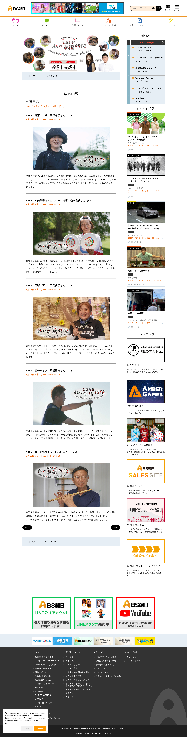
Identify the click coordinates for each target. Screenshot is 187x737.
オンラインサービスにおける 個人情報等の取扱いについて (77, 685)
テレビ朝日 (132, 657)
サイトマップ (102, 672)
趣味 (132, 196)
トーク (143, 284)
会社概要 (70, 657)
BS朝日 (16, 8)
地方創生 (39, 691)
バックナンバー (51, 76)
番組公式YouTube (43, 680)
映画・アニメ (78, 25)
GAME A (39, 699)
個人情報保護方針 (74, 676)
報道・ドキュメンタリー (140, 25)
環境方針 (70, 693)
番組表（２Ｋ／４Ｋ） (45, 657)
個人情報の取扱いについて (78, 680)
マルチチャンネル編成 (106, 657)
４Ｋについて (102, 668)
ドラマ (15, 25)
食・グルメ (134, 284)
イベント (39, 706)
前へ (27, 527)
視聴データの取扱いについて (79, 689)
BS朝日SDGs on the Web (47, 661)
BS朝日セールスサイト (45, 703)
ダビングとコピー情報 (106, 661)
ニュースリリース (74, 665)
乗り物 (139, 242)
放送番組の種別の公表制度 (78, 672)
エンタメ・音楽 (109, 25)
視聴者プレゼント (43, 668)
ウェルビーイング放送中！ (47, 665)
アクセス (70, 697)
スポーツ (171, 25)
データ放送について (105, 665)
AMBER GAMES (43, 695)
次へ (115, 527)
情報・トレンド (136, 149)
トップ (32, 76)
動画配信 (39, 687)
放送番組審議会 (73, 668)
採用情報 (70, 661)
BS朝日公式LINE (43, 676)
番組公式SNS (41, 672)
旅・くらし (47, 25)
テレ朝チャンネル (135, 661)
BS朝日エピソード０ (44, 684)
